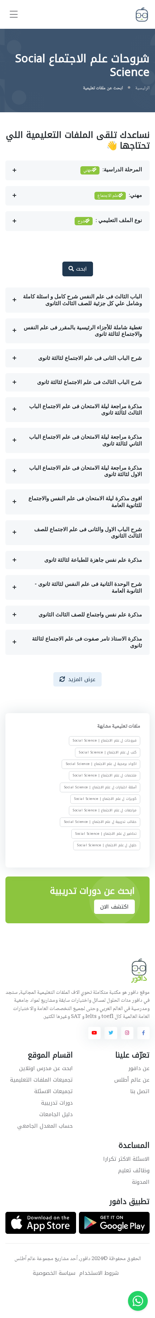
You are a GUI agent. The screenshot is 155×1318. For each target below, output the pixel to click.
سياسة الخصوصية (54, 1273)
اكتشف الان (114, 907)
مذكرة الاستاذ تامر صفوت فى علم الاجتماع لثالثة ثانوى (87, 642)
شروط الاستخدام (99, 1273)
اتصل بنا (140, 1091)
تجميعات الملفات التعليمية (41, 1080)
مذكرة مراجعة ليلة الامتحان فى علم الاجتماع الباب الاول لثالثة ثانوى (85, 471)
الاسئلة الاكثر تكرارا (126, 1159)
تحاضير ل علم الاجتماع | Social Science (106, 833)
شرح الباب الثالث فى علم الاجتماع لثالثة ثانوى (89, 382)
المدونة (141, 1182)
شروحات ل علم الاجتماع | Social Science (104, 740)
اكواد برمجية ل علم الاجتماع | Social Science (101, 764)
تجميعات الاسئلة (53, 1091)
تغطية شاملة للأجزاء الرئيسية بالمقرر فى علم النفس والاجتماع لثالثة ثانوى (83, 331)
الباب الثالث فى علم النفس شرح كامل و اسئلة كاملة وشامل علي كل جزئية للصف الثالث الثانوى (82, 300)
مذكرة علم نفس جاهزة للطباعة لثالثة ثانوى (93, 560)
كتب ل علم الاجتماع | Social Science (108, 752)
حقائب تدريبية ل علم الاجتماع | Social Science (100, 822)
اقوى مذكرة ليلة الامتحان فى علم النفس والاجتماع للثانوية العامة (85, 501)
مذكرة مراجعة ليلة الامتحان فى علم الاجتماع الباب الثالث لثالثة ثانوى (85, 409)
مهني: (119, 196)
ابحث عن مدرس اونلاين (46, 1068)
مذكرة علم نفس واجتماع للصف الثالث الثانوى (90, 614)
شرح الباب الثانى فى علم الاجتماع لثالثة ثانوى (90, 358)
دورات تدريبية (57, 1103)
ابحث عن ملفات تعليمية (103, 88)
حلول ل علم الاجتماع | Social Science (107, 845)
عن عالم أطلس (132, 1080)
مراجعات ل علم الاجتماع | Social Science (104, 810)
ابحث (80, 269)
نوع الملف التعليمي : (110, 221)
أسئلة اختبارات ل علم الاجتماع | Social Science (100, 787)
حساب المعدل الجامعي (45, 1126)
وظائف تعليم (134, 1170)
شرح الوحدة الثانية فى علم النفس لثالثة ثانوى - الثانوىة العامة (88, 587)
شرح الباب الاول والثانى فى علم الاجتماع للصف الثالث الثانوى (88, 532)
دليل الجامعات (56, 1114)
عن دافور (139, 1068)
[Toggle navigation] (14, 14)
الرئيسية (142, 88)
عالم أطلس (25, 1259)
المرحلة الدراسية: (112, 170)
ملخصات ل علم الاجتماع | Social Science (104, 775)
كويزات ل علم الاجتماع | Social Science (105, 799)
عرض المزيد (82, 679)
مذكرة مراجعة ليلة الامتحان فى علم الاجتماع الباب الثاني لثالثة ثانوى (85, 440)
